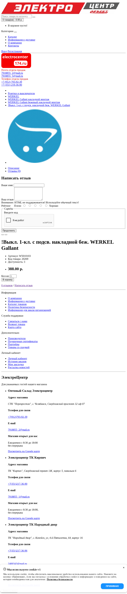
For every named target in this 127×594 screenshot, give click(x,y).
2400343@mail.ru (17, 563)
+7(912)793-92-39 (17, 416)
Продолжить (9, 230)
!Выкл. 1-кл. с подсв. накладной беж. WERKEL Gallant (39, 105)
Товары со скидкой (18, 347)
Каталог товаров (17, 304)
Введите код (11, 212)
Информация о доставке (21, 39)
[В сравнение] (6, 234)
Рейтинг (6, 205)
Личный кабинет (17, 358)
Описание (13, 168)
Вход (4, 51)
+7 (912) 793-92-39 (11, 81)
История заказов (17, 361)
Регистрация (15, 51)
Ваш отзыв (7, 199)
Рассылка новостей (19, 367)
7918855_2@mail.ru (12, 73)
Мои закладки (16, 364)
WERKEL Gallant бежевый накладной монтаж (34, 102)
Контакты (13, 45)
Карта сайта (14, 327)
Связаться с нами (17, 321)
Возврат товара (16, 324)
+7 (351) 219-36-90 (11, 84)
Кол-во (5, 276)
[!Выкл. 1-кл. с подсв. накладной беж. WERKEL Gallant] (35, 162)
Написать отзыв (24, 285)
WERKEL (13, 96)
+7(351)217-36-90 (17, 483)
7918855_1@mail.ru (19, 496)
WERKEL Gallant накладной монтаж (28, 99)
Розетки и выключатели (21, 93)
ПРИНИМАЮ (112, 586)
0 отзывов (7, 285)
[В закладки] (2, 234)
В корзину (8, 279)
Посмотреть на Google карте (24, 451)
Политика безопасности (21, 307)
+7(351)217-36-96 (17, 550)
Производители (17, 338)
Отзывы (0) (14, 171)
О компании (15, 42)
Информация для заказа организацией (29, 310)
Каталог (12, 36)
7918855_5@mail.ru (12, 76)
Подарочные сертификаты (23, 341)
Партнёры (13, 344)
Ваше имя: (7, 185)
